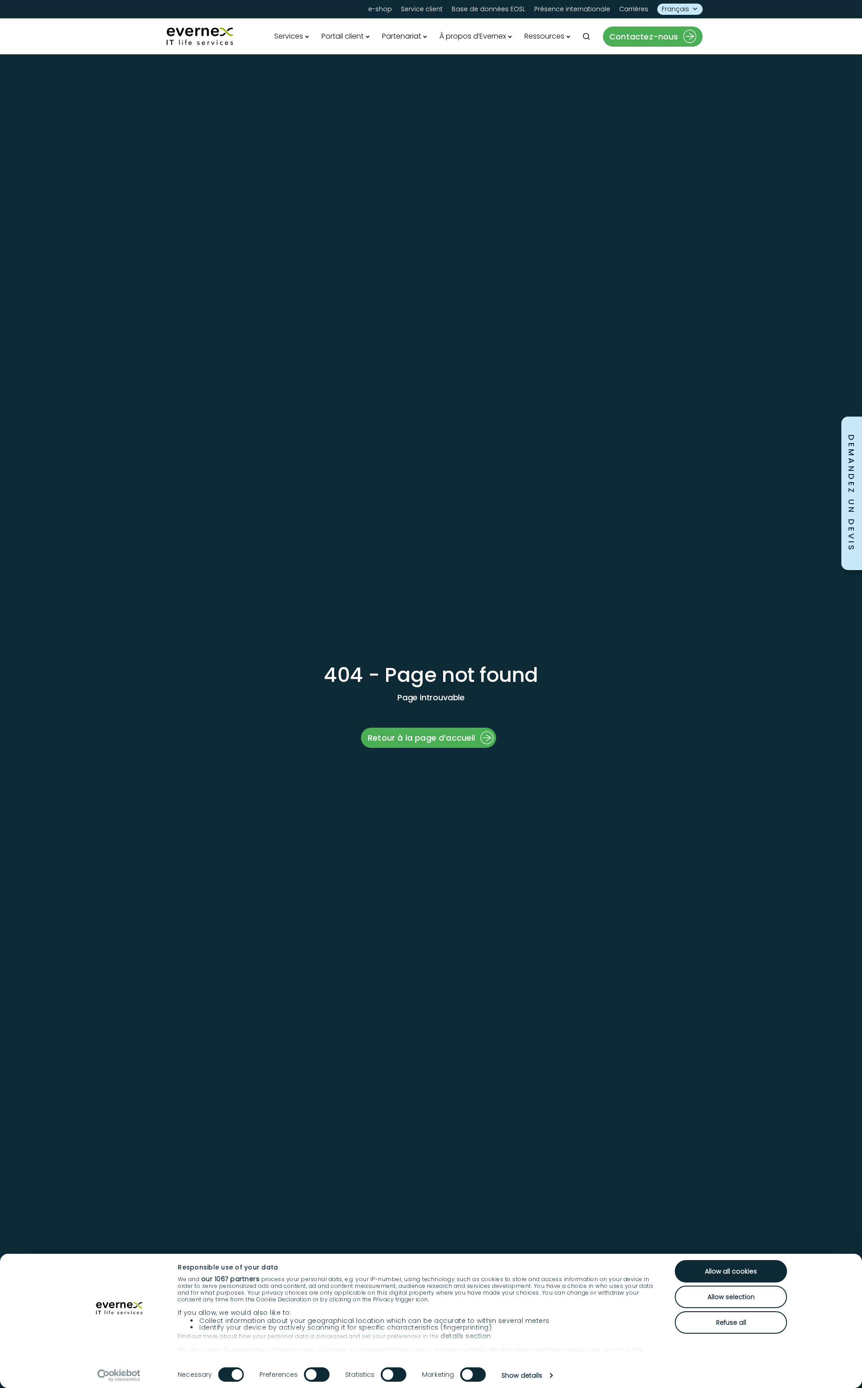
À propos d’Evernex (473, 36)
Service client (422, 8)
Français (675, 8)
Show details (521, 1375)
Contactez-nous (643, 36)
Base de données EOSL (488, 8)
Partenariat (401, 36)
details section (465, 1335)
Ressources (544, 36)
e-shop (380, 8)
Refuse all (731, 1322)
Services (288, 36)
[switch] (317, 1374)
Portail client (342, 36)
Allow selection (731, 1296)
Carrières (633, 8)
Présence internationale (572, 8)
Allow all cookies (731, 1271)
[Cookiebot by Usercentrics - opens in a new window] (119, 1375)
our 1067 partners (230, 1278)
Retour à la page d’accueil (421, 737)
